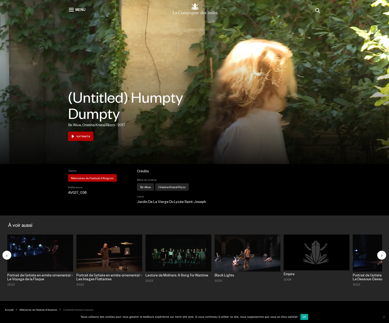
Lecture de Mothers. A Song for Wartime (176, 275)
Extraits (83, 136)
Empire (289, 274)
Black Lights (224, 275)
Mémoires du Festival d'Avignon (92, 178)
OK (304, 316)
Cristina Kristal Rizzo (172, 187)
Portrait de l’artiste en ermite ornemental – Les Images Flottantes (109, 277)
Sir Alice (145, 187)
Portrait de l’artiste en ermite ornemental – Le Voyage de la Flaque (40, 277)
